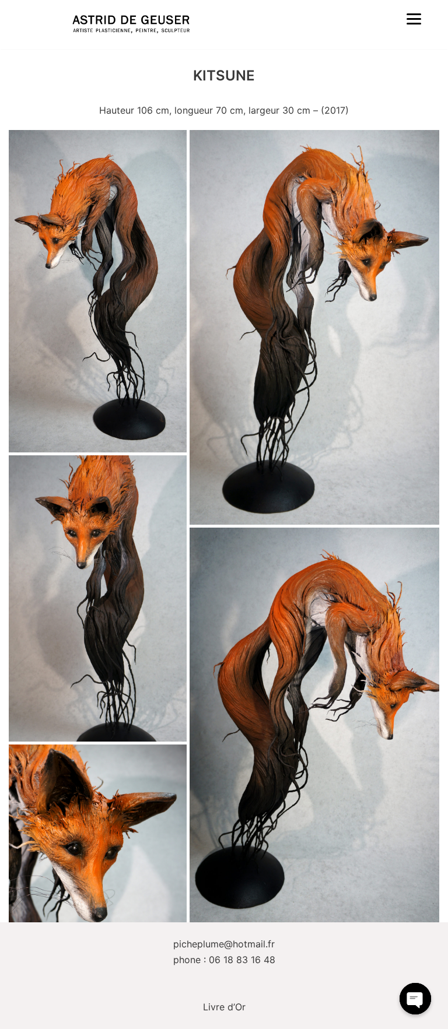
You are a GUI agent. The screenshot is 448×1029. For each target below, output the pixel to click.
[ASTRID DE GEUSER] (131, 24)
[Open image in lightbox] (98, 291)
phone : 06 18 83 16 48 (224, 959)
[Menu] (414, 18)
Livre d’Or (224, 1007)
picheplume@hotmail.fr (224, 944)
